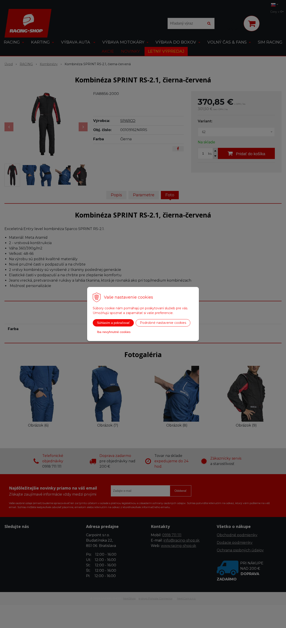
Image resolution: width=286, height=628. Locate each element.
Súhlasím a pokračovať (113, 322)
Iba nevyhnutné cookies (113, 332)
